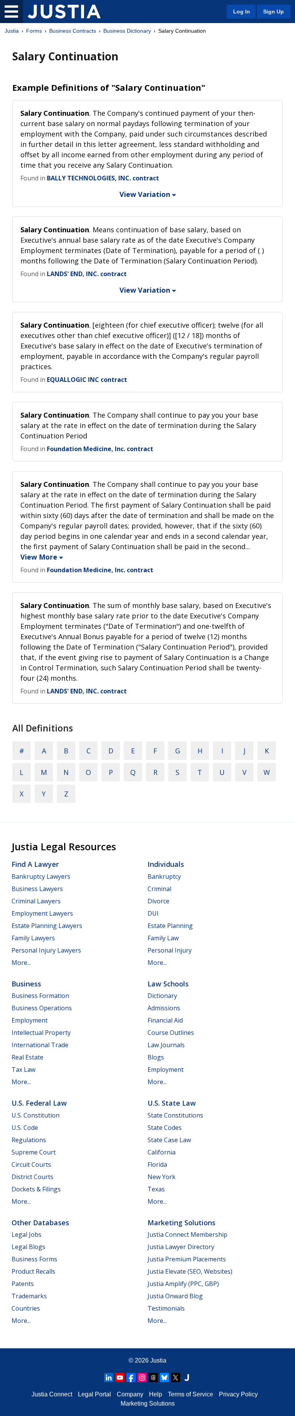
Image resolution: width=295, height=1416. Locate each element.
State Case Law (169, 1140)
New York (162, 1177)
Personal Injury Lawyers (46, 950)
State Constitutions (175, 1115)
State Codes (165, 1127)
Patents (23, 1283)
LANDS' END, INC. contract (87, 274)
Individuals (166, 864)
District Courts (32, 1177)
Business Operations (42, 1008)
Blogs (156, 1057)
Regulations (29, 1140)
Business (26, 983)
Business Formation (40, 995)
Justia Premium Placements (187, 1259)
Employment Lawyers (42, 913)
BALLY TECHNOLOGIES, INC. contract (103, 178)
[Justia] (64, 11)
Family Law (163, 938)
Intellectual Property (41, 1032)
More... (21, 962)
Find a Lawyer (35, 864)
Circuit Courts (31, 1164)
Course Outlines (171, 1032)
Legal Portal (94, 1394)
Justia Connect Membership (187, 1234)
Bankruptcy (164, 876)
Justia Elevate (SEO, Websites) (190, 1271)
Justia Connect (51, 1394)
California (162, 1152)
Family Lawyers (33, 938)
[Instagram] (142, 1377)
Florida (157, 1164)
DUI (153, 913)
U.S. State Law (172, 1103)
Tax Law (23, 1069)
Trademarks (29, 1296)
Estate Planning (170, 925)
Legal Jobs (26, 1234)
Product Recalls (33, 1271)
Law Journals (166, 1045)
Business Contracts (72, 31)
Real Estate (27, 1057)
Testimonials (166, 1308)
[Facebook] (131, 1377)
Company (130, 1394)
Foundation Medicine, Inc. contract (100, 449)
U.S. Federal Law (39, 1103)
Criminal (159, 889)
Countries (26, 1308)
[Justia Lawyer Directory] (186, 1377)
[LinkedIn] (108, 1377)
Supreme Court (34, 1152)
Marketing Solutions (181, 1222)
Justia (12, 31)
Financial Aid (165, 1020)
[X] (175, 1377)
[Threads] (153, 1377)
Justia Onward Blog (175, 1296)
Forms (34, 31)
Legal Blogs (28, 1247)
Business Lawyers (37, 889)
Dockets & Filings (36, 1189)
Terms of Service (190, 1394)
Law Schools (168, 983)
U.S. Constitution (36, 1115)
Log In (241, 11)
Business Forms (34, 1259)
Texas (156, 1189)
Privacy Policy (238, 1394)
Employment (30, 1020)
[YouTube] (119, 1377)
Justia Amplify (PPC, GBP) (183, 1283)
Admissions (164, 1008)
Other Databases (40, 1222)
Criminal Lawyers (36, 901)
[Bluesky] (164, 1377)
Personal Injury (170, 950)
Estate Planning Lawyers (47, 925)
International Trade (40, 1045)
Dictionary (162, 995)
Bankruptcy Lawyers (41, 876)
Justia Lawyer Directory (181, 1247)
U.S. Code (25, 1127)
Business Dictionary (127, 31)
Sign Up (273, 11)
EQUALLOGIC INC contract (87, 379)
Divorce (158, 901)
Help (155, 1394)
